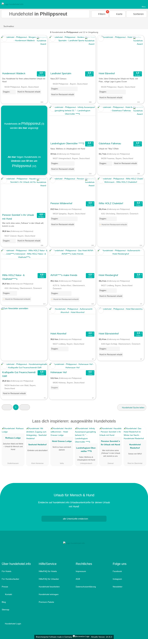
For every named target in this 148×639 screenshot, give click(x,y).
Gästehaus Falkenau (110, 143)
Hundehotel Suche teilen (132, 407)
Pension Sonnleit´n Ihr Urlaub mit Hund (18, 216)
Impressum (81, 571)
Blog (4, 602)
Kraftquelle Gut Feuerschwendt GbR (19, 374)
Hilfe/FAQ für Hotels (48, 571)
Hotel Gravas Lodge (62, 441)
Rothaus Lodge (13, 438)
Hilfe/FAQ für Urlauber (49, 579)
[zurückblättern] (8, 53)
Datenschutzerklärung (86, 586)
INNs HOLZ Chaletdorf (111, 203)
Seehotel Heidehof (37, 444)
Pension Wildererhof (61, 203)
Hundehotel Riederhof (135, 446)
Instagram (117, 579)
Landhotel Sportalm (60, 73)
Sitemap (5, 609)
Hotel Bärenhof (107, 73)
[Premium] (142, 423)
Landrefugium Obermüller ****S (67, 143)
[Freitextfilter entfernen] (135, 4)
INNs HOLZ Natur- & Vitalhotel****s (13, 277)
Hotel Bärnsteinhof (109, 333)
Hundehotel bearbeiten (49, 586)
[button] (7, 407)
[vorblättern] (40, 53)
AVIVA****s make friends (63, 275)
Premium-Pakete (46, 602)
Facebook (117, 571)
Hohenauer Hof (58, 372)
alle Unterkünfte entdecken (75, 518)
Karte (118, 14)
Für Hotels (6, 571)
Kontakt (8, 594)
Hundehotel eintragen (49, 594)
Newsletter (117, 586)
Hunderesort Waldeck (13, 73)
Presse (5, 586)
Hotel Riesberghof (108, 275)
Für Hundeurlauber (10, 579)
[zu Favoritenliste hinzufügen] (4, 39)
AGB (78, 579)
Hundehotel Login (12, 623)
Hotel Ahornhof (58, 333)
